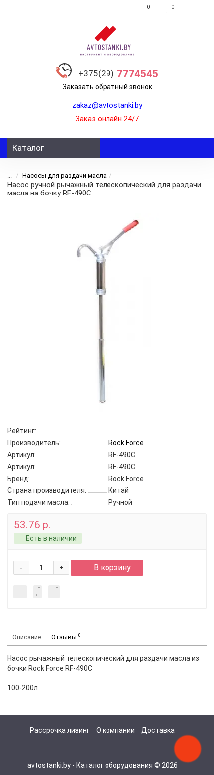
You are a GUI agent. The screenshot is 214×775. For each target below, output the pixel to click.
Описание (26, 637)
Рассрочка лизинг (60, 730)
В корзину (112, 567)
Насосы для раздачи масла (64, 175)
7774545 (118, 74)
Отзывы (66, 636)
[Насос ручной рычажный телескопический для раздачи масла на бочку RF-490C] (107, 312)
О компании (115, 730)
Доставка (158, 730)
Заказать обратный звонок (107, 87)
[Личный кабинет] (193, 9)
